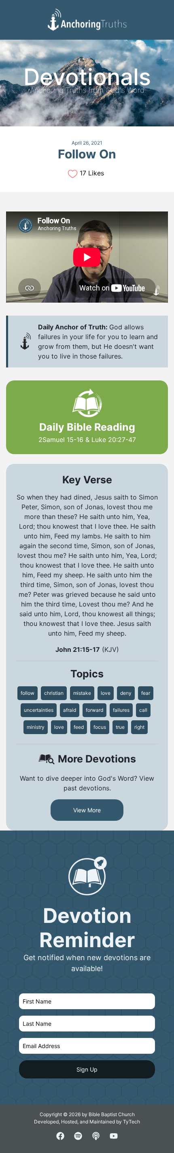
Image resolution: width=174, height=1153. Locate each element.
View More (87, 810)
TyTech (131, 1122)
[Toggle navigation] (161, 12)
